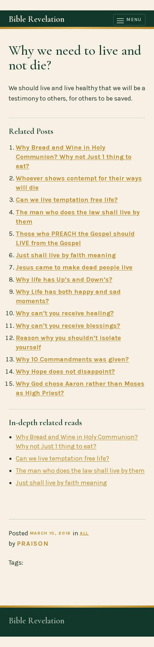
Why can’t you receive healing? (65, 313)
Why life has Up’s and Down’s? (64, 279)
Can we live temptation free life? (67, 200)
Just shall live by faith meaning (66, 255)
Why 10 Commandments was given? (72, 359)
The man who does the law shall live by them (80, 471)
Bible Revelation (36, 19)
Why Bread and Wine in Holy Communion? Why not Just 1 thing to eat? (73, 156)
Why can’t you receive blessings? (68, 326)
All (84, 533)
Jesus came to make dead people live (74, 267)
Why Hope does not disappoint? (65, 371)
